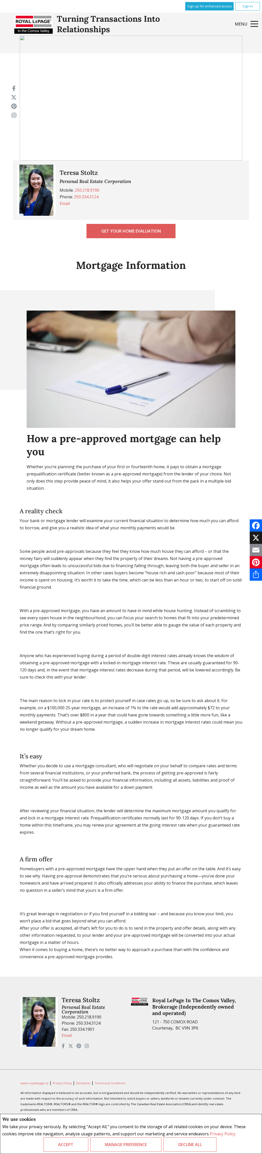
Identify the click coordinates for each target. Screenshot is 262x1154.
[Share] (256, 574)
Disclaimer (83, 1083)
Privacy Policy (222, 1134)
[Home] (33, 24)
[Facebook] (256, 525)
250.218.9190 (87, 190)
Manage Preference (126, 1144)
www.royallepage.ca (34, 1083)
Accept (65, 1144)
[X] (256, 538)
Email (65, 203)
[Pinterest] (256, 562)
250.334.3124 (86, 197)
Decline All (190, 1144)
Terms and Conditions (110, 1083)
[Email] (256, 550)
